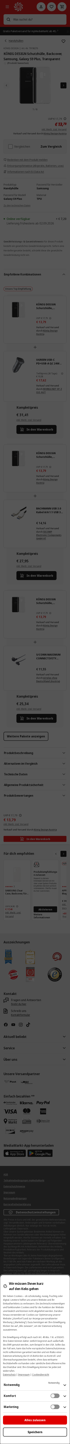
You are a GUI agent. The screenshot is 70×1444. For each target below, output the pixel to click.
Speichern (35, 1432)
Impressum (24, 1374)
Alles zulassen (35, 1420)
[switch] (55, 1396)
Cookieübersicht (40, 1374)
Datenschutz (9, 1374)
